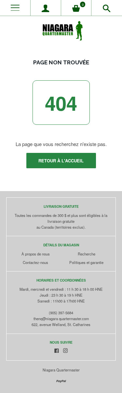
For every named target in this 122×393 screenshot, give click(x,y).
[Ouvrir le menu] (15, 8)
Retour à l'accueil (61, 160)
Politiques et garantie (86, 262)
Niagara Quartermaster (61, 369)
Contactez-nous (35, 262)
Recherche (86, 253)
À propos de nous (35, 253)
